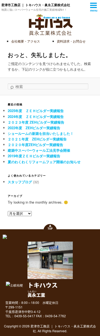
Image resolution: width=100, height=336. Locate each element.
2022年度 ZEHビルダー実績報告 (34, 127)
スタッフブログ (20, 181)
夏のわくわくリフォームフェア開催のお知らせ (44, 161)
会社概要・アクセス (25, 41)
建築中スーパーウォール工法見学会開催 (39, 150)
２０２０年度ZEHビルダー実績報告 (35, 144)
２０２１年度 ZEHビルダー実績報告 (37, 139)
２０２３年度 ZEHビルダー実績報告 (36, 122)
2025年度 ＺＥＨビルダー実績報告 (36, 110)
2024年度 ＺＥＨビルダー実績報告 (36, 116)
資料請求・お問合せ (71, 41)
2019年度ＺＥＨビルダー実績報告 (34, 155)
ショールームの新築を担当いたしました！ (41, 133)
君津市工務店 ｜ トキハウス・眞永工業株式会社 (35, 4)
